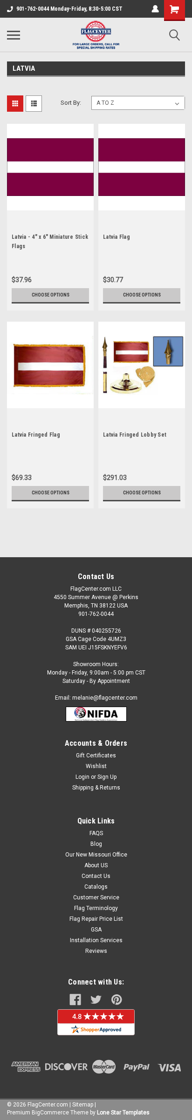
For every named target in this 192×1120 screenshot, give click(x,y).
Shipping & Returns (96, 787)
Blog (96, 844)
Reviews (96, 951)
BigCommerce (50, 1112)
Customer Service (96, 897)
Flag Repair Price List (96, 919)
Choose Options (50, 294)
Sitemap (82, 1104)
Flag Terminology (96, 908)
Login (82, 777)
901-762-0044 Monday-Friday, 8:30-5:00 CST (69, 9)
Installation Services (96, 940)
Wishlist (96, 766)
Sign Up (107, 777)
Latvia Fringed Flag (36, 435)
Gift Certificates (96, 755)
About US (96, 865)
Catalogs (96, 887)
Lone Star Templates (123, 1112)
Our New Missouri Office (96, 854)
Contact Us (96, 876)
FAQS (96, 833)
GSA (96, 929)
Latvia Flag (116, 237)
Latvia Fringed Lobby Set (134, 435)
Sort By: (71, 102)
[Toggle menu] (13, 34)
